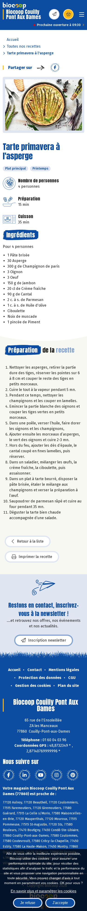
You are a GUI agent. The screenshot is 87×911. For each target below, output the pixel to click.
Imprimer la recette (35, 556)
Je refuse (27, 903)
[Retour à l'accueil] (14, 5)
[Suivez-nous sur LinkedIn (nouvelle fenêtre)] (24, 775)
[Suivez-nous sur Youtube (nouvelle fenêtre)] (40, 775)
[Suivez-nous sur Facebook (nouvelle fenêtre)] (8, 775)
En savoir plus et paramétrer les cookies (43, 891)
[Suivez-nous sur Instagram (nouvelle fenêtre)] (56, 775)
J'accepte (60, 903)
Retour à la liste (30, 541)
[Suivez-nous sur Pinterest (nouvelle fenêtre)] (72, 775)
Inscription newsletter (47, 640)
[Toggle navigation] (81, 16)
